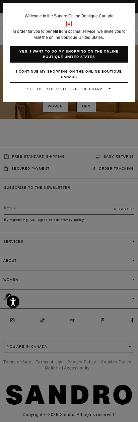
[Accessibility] (13, 302)
